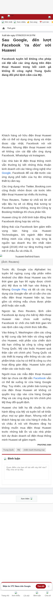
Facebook (39, 378)
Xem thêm (25, 499)
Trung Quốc (8, 450)
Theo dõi (40, 586)
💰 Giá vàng (32, 22)
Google (6, 172)
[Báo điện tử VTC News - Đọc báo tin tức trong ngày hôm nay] (17, 17)
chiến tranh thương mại (34, 450)
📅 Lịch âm (44, 22)
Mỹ (18, 450)
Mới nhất (8, 22)
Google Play (19, 289)
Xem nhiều (21, 22)
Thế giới (11, 28)
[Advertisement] (26, 103)
